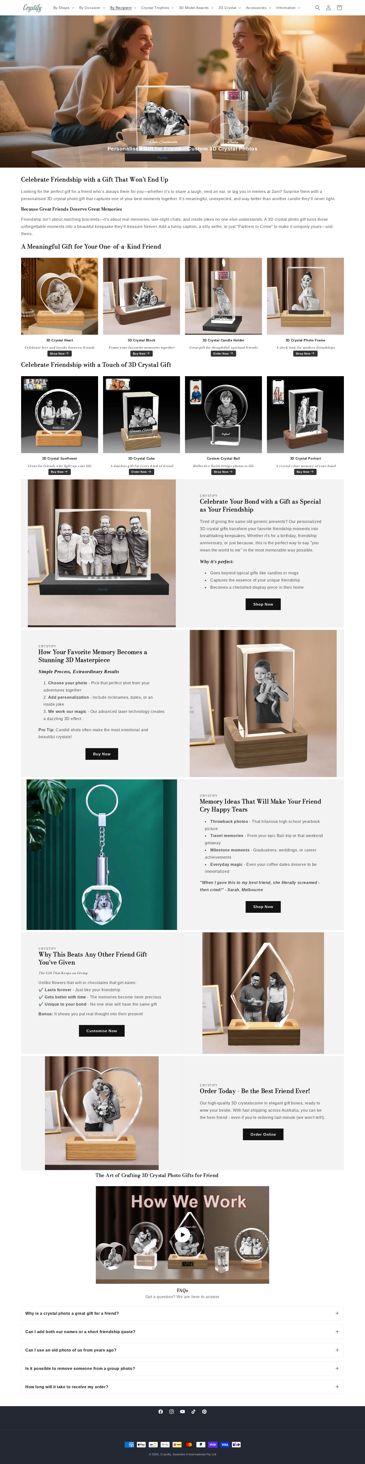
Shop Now (57, 353)
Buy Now (139, 353)
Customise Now (101, 1031)
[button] (63, 7)
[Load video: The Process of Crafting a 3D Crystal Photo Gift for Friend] (182, 1235)
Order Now (221, 353)
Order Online (263, 1134)
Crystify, (166, 1454)
